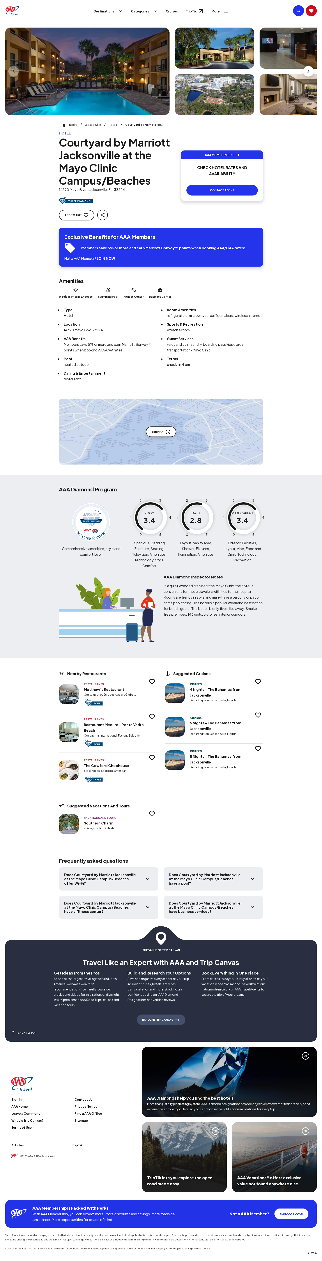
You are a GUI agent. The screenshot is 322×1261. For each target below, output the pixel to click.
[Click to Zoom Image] (87, 71)
